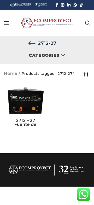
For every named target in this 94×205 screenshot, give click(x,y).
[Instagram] (63, 5)
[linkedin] (69, 5)
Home (10, 73)
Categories (44, 55)
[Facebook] (57, 5)
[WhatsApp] (75, 5)
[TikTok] (81, 5)
